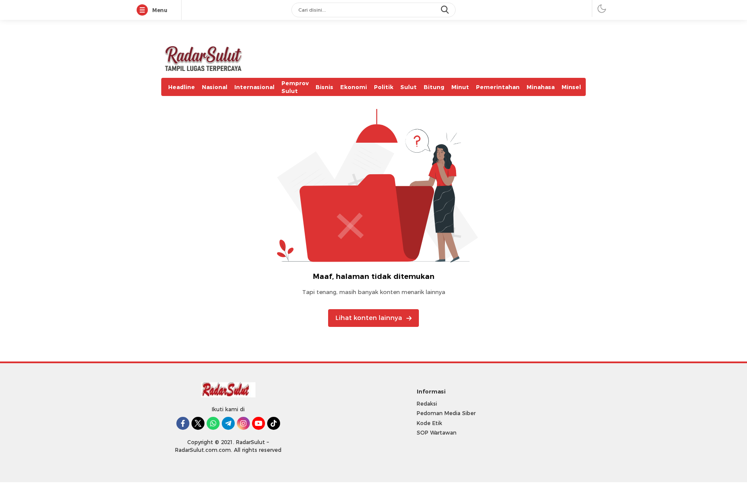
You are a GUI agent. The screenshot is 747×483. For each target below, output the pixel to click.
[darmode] (601, 8)
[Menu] (144, 10)
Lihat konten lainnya (368, 318)
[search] (446, 10)
